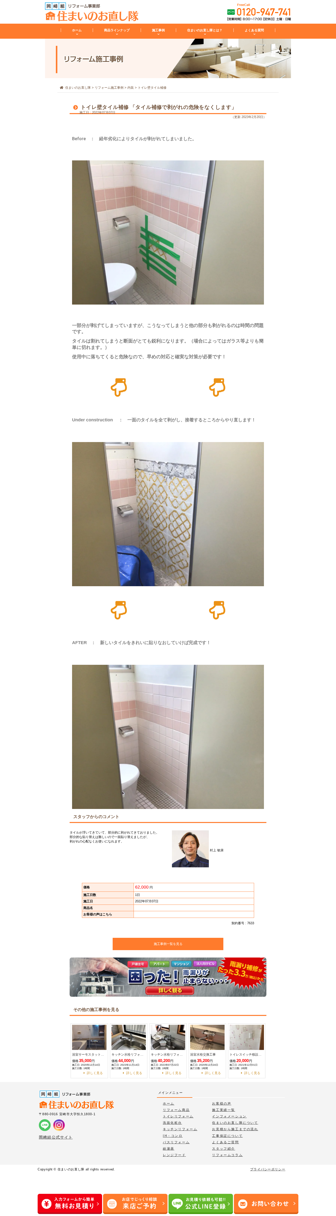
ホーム (77, 30)
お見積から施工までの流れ (235, 1129)
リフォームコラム (227, 1155)
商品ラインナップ (117, 30)
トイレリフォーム (178, 1116)
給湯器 (168, 1148)
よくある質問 (254, 30)
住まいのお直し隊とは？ (204, 30)
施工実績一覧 (223, 1110)
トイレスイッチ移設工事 (246, 1054)
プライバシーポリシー (267, 1169)
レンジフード (174, 1155)
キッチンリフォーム (180, 1129)
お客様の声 (221, 1103)
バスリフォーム (176, 1142)
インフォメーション (229, 1116)
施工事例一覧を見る (168, 944)
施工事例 (158, 30)
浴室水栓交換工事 (203, 1054)
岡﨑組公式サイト (56, 1137)
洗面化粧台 (172, 1123)
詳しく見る (95, 1073)
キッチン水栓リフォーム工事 (128, 1054)
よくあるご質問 (225, 1142)
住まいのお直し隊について (235, 1123)
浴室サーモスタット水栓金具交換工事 (89, 1054)
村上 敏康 (216, 850)
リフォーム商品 (176, 1110)
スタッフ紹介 (223, 1148)
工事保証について (227, 1136)
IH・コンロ (173, 1136)
